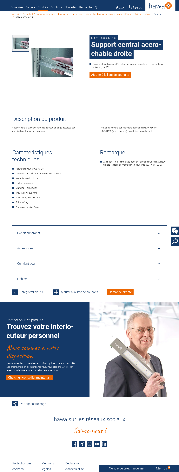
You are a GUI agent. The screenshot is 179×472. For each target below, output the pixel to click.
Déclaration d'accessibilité (74, 466)
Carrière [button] (30, 7)
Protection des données (21, 466)
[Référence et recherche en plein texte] (175, 241)
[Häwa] (145, 5)
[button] (20, 43)
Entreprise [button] (16, 7)
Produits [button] (43, 7)
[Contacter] (175, 230)
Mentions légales (48, 466)
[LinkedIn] (104, 444)
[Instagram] (89, 444)
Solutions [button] (56, 7)
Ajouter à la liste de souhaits (110, 74)
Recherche (85, 7)
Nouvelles (70, 7)
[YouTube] (97, 444)
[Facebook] (74, 444)
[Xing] (82, 444)
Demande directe (120, 292)
